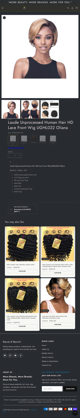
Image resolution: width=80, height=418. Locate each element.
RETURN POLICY (47, 353)
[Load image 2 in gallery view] (30, 109)
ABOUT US (45, 349)
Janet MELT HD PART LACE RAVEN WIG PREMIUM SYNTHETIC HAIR (54, 317)
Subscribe (70, 389)
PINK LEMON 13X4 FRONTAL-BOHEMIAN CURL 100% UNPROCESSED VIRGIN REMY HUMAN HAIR (22, 318)
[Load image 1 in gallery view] (11, 109)
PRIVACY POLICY (47, 357)
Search (44, 345)
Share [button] (12, 198)
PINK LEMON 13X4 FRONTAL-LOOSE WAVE (20, 265)
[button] (2, 8)
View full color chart (16, 148)
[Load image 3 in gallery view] (49, 109)
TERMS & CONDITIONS (50, 361)
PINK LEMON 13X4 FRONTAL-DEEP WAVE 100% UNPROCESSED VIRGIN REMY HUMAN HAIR (57, 265)
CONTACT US (46, 365)
